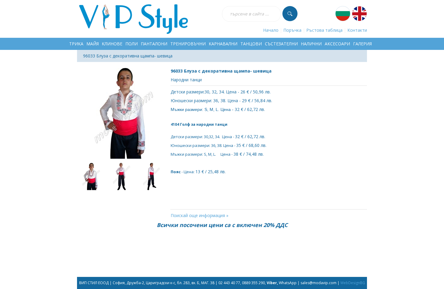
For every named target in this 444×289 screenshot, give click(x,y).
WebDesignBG (352, 282)
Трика (76, 44)
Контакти (357, 30)
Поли (131, 44)
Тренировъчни (188, 44)
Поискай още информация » (199, 215)
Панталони (154, 44)
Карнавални (223, 44)
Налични (311, 44)
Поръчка (292, 30)
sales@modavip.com (318, 282)
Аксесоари (337, 44)
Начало (270, 30)
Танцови (251, 44)
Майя (92, 44)
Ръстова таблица (324, 30)
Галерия (362, 44)
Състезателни (281, 44)
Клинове (112, 44)
